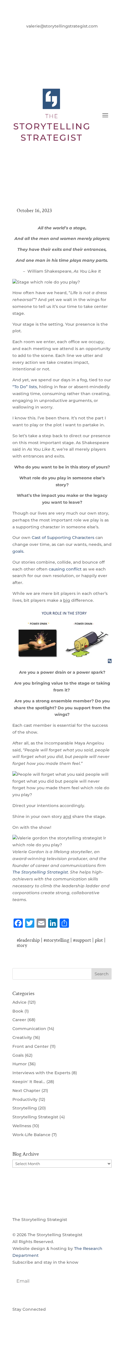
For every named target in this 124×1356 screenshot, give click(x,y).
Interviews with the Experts (41, 1072)
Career (19, 1019)
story (22, 945)
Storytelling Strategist (35, 1116)
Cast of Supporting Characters (63, 537)
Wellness (21, 1125)
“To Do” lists (24, 386)
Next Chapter (26, 1090)
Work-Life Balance (31, 1134)
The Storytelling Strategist (40, 872)
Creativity (22, 1037)
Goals (18, 1055)
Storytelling (24, 1108)
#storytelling (56, 940)
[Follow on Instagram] (79, 34)
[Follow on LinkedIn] (67, 34)
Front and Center (30, 1046)
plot (99, 940)
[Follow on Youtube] (56, 34)
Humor (19, 1063)
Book (17, 1011)
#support (82, 940)
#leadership (28, 940)
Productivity (24, 1099)
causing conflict (65, 569)
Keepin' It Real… (28, 1081)
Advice (19, 1002)
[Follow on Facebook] (44, 34)
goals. (18, 551)
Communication (29, 1028)
